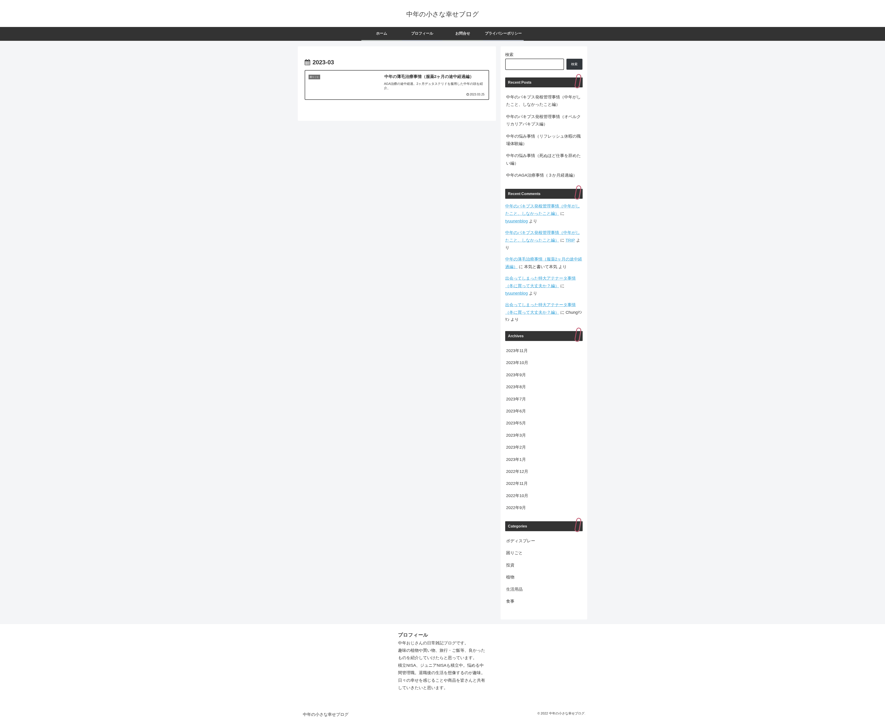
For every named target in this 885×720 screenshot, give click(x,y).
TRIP (570, 240)
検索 (509, 54)
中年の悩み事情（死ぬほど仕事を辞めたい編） (543, 159)
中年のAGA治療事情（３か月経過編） (541, 175)
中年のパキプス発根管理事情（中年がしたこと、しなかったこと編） (543, 101)
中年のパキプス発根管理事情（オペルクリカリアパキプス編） (543, 120)
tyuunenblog (516, 221)
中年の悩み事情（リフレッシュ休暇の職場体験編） (543, 140)
